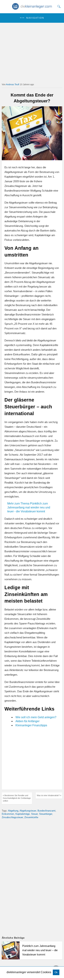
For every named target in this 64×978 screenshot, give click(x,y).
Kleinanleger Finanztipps (31, 725)
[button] (32, 18)
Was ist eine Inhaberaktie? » (49, 795)
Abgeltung (13, 810)
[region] (32, 759)
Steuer (34, 814)
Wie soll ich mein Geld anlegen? (35, 717)
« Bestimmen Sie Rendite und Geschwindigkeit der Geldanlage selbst (17, 798)
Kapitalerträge (22, 814)
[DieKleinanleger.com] (32, 8)
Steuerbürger (45, 814)
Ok (56, 972)
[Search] (58, 6)
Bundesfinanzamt (46, 810)
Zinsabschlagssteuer (12, 817)
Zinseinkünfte (31, 817)
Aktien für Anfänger (27, 721)
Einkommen (8, 814)
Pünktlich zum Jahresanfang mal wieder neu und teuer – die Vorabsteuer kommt (40, 950)
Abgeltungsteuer (28, 810)
